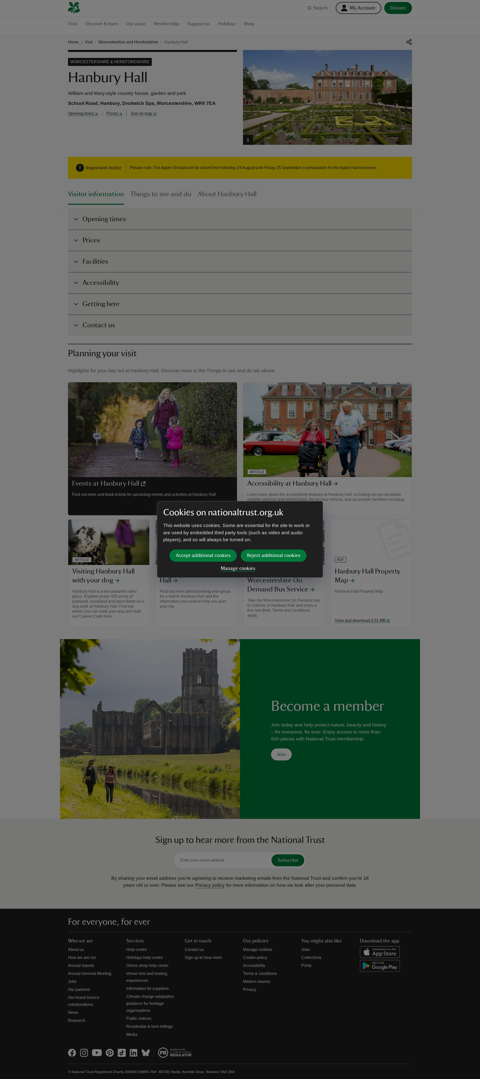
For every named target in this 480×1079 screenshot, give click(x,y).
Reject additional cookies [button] (273, 555)
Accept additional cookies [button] (203, 555)
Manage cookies (238, 568)
